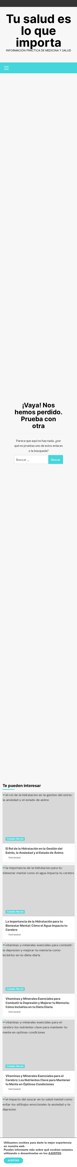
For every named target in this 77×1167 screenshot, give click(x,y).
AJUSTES (54, 1153)
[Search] (70, 67)
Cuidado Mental (15, 838)
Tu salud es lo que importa (38, 30)
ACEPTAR (13, 1160)
